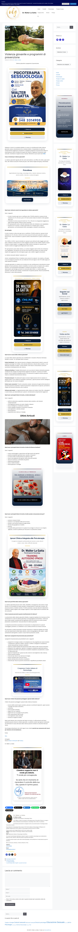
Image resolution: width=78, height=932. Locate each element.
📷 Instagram (65, 313)
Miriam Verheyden (13, 740)
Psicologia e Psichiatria (11, 858)
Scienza (18, 924)
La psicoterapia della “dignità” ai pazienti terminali (16, 862)
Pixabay (21, 740)
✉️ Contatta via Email (27, 133)
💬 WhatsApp (27, 137)
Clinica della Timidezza (64, 350)
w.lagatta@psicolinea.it (10, 849)
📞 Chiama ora (27, 129)
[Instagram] (7, 854)
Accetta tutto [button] (73, 3)
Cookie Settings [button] (66, 3)
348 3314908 (9, 845)
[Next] (48, 432)
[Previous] (6, 432)
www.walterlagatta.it (10, 851)
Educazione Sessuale (56, 922)
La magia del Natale (10, 861)
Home (39, 9)
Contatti (44, 9)
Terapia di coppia (60, 9)
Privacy (53, 12)
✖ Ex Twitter (64, 308)
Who (6, 736)
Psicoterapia (51, 9)
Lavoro (66, 922)
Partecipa (64, 131)
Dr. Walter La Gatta (29, 13)
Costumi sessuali (19, 922)
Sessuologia (23, 924)
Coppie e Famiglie (9, 922)
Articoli (47, 12)
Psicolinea (64, 346)
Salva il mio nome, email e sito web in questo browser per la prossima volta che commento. (25, 899)
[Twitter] (12, 854)
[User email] (15, 854)
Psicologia (8, 924)
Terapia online (41, 12)
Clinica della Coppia (64, 355)
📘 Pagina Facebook (64, 304)
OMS (44, 153)
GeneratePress (47, 930)
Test (30, 924)
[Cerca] (71, 27)
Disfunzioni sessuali (30, 922)
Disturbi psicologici (10, 860)
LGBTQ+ (69, 922)
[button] (38, 16)
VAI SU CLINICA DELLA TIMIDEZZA (27, 499)
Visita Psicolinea (27, 199)
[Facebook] (9, 854)
